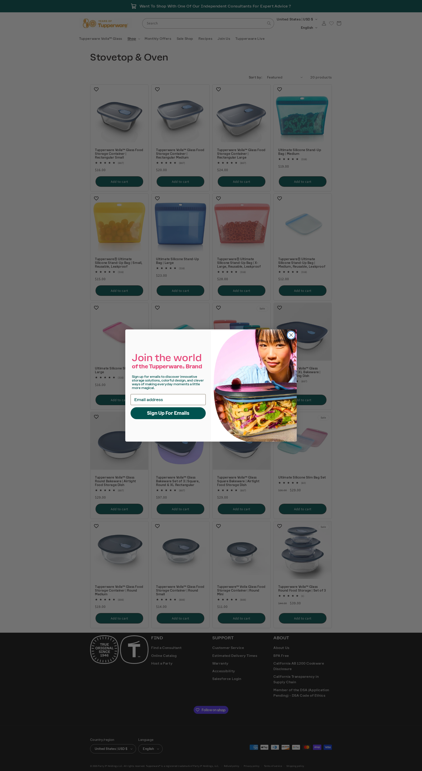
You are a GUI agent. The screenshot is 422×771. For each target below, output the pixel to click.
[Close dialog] (291, 335)
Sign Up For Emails (168, 413)
